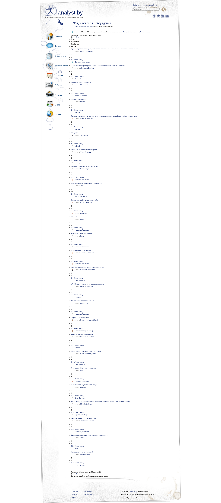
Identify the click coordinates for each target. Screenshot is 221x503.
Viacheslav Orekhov (87, 337)
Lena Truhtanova (86, 286)
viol (81, 370)
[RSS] (162, 16)
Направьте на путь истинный (82, 452)
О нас (57, 105)
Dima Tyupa (84, 169)
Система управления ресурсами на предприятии (89, 435)
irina (76, 448)
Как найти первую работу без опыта (84, 166)
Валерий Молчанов (130, 32)
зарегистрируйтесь (150, 5)
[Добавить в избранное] (158, 16)
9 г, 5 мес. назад (77, 261)
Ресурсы (59, 95)
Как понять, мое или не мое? (82, 233)
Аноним (83, 387)
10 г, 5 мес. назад (77, 446)
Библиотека (60, 56)
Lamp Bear (84, 303)
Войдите (136, 5)
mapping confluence (78, 99)
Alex (81, 185)
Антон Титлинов (81, 196)
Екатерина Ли (80, 163)
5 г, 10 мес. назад (77, 76)
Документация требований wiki (82, 301)
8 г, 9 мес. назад (77, 160)
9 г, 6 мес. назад (77, 278)
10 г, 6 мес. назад (77, 463)
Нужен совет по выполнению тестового (86, 351)
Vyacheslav (84, 135)
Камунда (74, 133)
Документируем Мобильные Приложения (86, 183)
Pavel (82, 236)
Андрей (78, 297)
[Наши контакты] (167, 16)
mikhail (82, 102)
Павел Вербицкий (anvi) (89, 320)
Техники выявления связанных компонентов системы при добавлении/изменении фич (104, 116)
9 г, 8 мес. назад (77, 311)
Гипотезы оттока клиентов (81, 82)
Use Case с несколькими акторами (84, 149)
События (59, 75)
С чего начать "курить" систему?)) (84, 385)
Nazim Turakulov (86, 202)
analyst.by (70, 13)
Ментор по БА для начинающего (83, 368)
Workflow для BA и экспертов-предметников (87, 284)
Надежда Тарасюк (82, 230)
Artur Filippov (85, 454)
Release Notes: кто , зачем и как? (83, 418)
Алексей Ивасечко (87, 118)
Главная (58, 36)
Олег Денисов (80, 280)
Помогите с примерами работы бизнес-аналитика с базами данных (99, 65)
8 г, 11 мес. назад (77, 177)
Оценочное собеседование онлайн (84, 200)
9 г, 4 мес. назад (77, 211)
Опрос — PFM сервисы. (80, 317)
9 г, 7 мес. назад (77, 295)
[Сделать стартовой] (154, 16)
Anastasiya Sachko (87, 421)
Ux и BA (74, 217)
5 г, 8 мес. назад (144, 32)
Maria (82, 219)
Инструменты (61, 65)
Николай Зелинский (87, 269)
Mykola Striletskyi (86, 404)
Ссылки (58, 114)
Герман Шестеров (82, 381)
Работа (58, 85)
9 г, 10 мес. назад (77, 345)
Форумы (87, 26)
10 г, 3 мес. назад (77, 429)
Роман (77, 347)
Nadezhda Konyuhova (88, 353)
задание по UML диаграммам (82, 334)
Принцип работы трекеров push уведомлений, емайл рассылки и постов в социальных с (104, 49)
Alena (82, 437)
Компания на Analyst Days (81, 250)
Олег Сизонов (85, 152)
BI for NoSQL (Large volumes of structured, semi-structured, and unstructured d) (100, 401)
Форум (58, 46)
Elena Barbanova (86, 51)
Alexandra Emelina (87, 68)
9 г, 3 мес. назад (77, 194)
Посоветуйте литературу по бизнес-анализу (87, 267)
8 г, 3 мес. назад (77, 110)
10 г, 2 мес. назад (77, 412)
